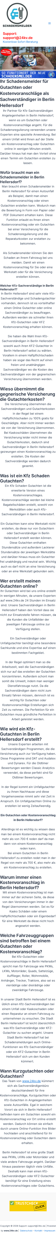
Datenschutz (26, 1230)
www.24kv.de (31, 1081)
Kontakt (38, 1230)
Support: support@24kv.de (18, 35)
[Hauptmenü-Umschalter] (49, 23)
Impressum (49, 1230)
